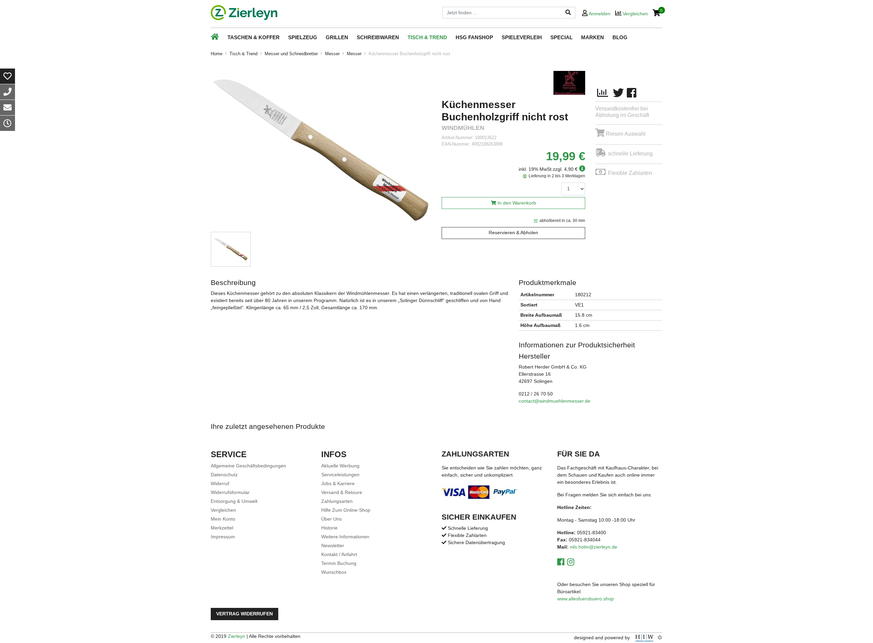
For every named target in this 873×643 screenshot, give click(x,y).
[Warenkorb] (657, 13)
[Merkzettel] (7, 76)
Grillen (337, 37)
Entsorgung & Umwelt (234, 501)
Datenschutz (224, 474)
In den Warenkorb (517, 203)
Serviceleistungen (340, 474)
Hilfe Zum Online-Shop (345, 510)
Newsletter (332, 545)
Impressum (223, 536)
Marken (592, 37)
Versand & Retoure (341, 492)
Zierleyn (236, 636)
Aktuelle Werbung (340, 465)
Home (216, 53)
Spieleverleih (522, 37)
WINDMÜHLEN (463, 128)
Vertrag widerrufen (244, 613)
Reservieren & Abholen (513, 232)
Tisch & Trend (427, 37)
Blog (619, 37)
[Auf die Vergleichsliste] (602, 93)
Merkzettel (222, 527)
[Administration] (659, 637)
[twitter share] (618, 93)
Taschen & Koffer (253, 37)
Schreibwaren (378, 37)
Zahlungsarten (337, 501)
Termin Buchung (338, 563)
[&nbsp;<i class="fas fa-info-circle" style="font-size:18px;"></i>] (581, 169)
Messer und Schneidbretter (291, 53)
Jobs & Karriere (338, 483)
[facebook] (631, 93)
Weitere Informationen (345, 536)
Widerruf (220, 483)
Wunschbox (333, 572)
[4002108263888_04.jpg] (321, 149)
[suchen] (568, 12)
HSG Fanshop (474, 37)
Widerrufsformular (230, 492)
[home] (244, 12)
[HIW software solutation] (645, 637)
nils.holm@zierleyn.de (593, 547)
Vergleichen (223, 510)
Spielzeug (302, 37)
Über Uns (331, 519)
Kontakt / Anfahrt (339, 554)
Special (561, 37)
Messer (332, 53)
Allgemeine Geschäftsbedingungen (248, 465)
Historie (329, 527)
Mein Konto (223, 519)
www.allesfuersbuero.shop (585, 598)
